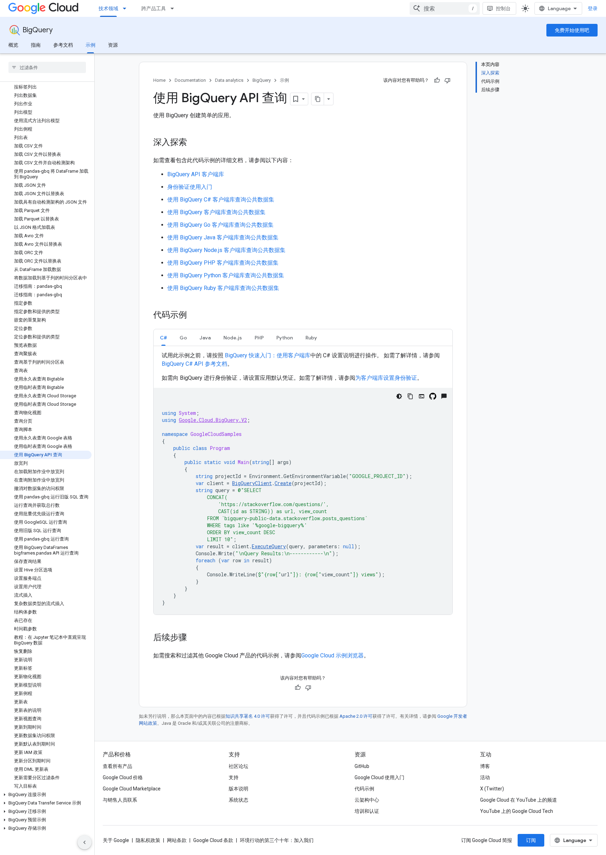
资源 (113, 45)
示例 (90, 45)
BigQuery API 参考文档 (194, 363)
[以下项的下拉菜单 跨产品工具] (174, 8)
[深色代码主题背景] (399, 396)
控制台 (503, 8)
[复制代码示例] (410, 396)
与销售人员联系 (120, 800)
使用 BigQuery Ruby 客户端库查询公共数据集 (223, 288)
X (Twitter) (492, 788)
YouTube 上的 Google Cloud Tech (516, 811)
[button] (46, 794)
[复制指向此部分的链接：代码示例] (194, 315)
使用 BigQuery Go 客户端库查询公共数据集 (220, 224)
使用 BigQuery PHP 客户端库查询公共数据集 (222, 262)
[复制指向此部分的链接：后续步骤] (194, 638)
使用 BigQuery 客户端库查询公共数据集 (216, 212)
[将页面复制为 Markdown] (317, 99)
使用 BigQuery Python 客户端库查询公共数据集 (225, 275)
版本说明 (238, 788)
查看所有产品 (117, 766)
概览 (13, 45)
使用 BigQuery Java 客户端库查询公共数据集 (222, 237)
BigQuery (37, 30)
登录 (593, 8)
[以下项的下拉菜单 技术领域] (126, 8)
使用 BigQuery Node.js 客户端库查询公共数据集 (226, 250)
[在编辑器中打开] (421, 396)
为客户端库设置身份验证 (386, 378)
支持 (233, 777)
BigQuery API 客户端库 (195, 174)
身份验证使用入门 (189, 187)
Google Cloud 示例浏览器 (332, 655)
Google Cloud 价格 (123, 777)
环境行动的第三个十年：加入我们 (277, 840)
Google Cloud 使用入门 (379, 777)
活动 (485, 777)
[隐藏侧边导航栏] (85, 842)
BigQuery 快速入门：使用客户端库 (267, 355)
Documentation (190, 80)
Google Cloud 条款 (213, 840)
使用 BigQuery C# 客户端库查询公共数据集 (220, 199)
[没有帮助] (447, 80)
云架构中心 (367, 800)
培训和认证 (367, 811)
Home (159, 80)
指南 (36, 45)
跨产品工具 (153, 8)
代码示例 (364, 788)
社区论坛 (238, 766)
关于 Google (116, 840)
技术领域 (108, 8)
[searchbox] (47, 67)
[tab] (163, 337)
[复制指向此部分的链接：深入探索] (194, 143)
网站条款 (177, 840)
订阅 (531, 840)
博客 (485, 766)
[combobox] (445, 8)
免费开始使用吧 (572, 30)
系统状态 (238, 800)
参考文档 (63, 45)
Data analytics (229, 80)
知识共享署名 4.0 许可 (247, 716)
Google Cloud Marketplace (132, 788)
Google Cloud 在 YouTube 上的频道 (518, 800)
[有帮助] (437, 80)
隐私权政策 (148, 840)
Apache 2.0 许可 (355, 716)
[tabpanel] (303, 483)
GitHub (362, 766)
